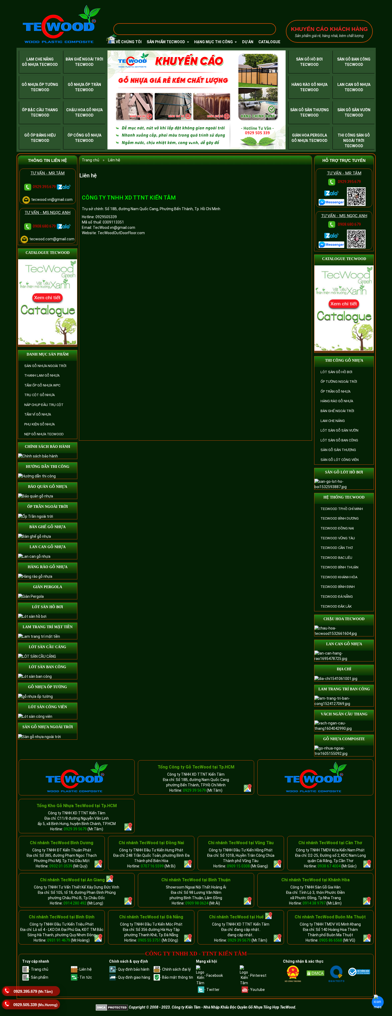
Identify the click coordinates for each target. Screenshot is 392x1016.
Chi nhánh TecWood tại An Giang (72, 879)
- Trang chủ (38, 969)
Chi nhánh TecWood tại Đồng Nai (151, 842)
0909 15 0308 (238, 866)
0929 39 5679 (194, 790)
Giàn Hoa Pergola (309, 135)
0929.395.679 (45, 186)
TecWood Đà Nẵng (337, 597)
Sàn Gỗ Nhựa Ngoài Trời (45, 366)
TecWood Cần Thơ (337, 548)
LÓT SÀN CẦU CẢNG (47, 647)
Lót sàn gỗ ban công (339, 440)
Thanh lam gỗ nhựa (41, 375)
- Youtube (256, 989)
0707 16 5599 (152, 866)
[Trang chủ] (108, 40)
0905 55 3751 (149, 940)
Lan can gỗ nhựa (48, 547)
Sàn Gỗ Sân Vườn (353, 110)
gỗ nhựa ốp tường (47, 687)
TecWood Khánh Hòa (339, 577)
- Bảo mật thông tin (176, 977)
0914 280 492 (74, 903)
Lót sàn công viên (47, 707)
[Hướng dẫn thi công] (37, 476)
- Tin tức (84, 977)
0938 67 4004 (329, 866)
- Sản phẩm (38, 977)
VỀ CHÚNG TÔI (129, 42)
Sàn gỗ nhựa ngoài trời (47, 727)
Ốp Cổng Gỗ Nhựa (84, 135)
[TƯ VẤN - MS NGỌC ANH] (332, 244)
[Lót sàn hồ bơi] (32, 616)
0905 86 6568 (330, 940)
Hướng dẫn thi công (47, 467)
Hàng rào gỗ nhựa (47, 567)
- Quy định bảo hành (132, 969)
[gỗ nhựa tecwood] (77, 777)
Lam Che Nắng (40, 59)
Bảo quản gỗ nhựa (47, 487)
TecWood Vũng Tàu (338, 538)
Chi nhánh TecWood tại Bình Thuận (195, 879)
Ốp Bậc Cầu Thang (40, 110)
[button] (120, 99)
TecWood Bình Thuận (339, 567)
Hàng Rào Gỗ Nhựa (309, 84)
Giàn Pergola (47, 587)
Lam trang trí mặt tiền (48, 627)
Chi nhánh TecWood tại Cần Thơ (330, 842)
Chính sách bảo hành (47, 447)
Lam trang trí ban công (344, 689)
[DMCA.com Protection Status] (316, 973)
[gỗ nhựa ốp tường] (35, 696)
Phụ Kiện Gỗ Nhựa (39, 424)
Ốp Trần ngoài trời (47, 507)
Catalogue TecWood (48, 253)
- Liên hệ (84, 969)
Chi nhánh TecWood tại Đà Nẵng (151, 916)
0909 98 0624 (197, 903)
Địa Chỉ (344, 669)
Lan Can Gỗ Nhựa (353, 84)
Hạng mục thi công (214, 42)
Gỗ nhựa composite (344, 739)
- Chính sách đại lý (175, 969)
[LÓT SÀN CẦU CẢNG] (37, 656)
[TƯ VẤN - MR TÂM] (332, 202)
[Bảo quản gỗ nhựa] (35, 496)
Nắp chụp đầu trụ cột (43, 405)
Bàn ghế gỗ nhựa (47, 527)
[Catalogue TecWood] (47, 302)
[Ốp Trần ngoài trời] (35, 516)
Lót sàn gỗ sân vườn (339, 430)
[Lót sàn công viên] (35, 716)
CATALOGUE (269, 42)
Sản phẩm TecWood (166, 42)
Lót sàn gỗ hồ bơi (336, 372)
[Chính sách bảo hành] (38, 456)
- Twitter (211, 989)
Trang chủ (90, 160)
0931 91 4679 (58, 940)
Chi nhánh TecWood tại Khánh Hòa (315, 879)
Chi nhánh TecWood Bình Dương (61, 842)
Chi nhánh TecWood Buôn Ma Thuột (330, 916)
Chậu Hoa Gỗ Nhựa (84, 110)
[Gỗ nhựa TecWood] (61, 24)
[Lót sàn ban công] (35, 676)
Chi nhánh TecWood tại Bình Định (61, 916)
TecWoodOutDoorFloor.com (121, 233)
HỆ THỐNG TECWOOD (344, 497)
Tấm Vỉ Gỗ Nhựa (37, 414)
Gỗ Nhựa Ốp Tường (40, 84)
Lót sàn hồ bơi (47, 607)
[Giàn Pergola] (31, 596)
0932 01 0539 (60, 866)
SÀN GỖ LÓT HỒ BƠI (344, 472)
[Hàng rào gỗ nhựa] (35, 576)
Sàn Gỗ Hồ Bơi (309, 59)
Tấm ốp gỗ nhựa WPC (42, 385)
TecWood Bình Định (338, 587)
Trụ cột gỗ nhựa (39, 395)
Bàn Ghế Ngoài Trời (84, 59)
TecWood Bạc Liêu (336, 558)
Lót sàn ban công (47, 667)
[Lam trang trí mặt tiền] (39, 636)
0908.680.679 (45, 226)
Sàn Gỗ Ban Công (353, 59)
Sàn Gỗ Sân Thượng (309, 110)
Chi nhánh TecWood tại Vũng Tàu (241, 842)
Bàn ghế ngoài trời (337, 411)
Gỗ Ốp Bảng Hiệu (40, 135)
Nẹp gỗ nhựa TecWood (44, 434)
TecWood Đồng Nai (337, 528)
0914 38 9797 (314, 903)
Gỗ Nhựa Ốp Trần (84, 84)
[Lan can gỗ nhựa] (34, 556)
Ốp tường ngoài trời (339, 382)
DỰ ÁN (247, 42)
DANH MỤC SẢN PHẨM (48, 354)
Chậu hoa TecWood (344, 619)
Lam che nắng (333, 421)
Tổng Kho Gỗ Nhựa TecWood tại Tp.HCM (77, 805)
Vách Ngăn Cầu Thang (344, 714)
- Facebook (213, 975)
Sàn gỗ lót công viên (340, 460)
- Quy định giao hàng (133, 977)
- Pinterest (257, 975)
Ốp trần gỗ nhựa (335, 391)
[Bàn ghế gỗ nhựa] (34, 536)
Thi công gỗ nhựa (344, 360)
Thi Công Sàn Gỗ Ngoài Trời (354, 138)
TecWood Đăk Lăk (336, 606)
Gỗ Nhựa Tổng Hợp (263, 1007)
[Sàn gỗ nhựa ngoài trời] (39, 736)
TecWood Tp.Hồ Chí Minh (342, 509)
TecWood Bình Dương (340, 518)
